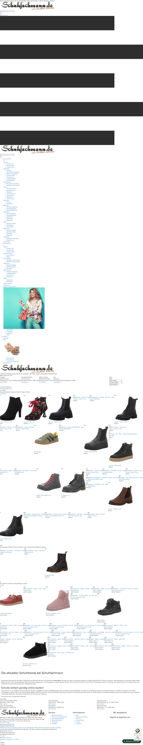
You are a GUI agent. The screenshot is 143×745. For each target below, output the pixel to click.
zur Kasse (16, 739)
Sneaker (5, 162)
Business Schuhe (7, 253)
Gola (35, 452)
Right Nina (97, 399)
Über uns (78, 718)
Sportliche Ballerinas (12, 210)
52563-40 (110, 641)
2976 (94, 486)
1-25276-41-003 (123, 422)
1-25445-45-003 (92, 452)
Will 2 (103, 620)
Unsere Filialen (80, 720)
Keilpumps (9, 192)
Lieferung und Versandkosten (59, 717)
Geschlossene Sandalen (13, 172)
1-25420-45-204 (24, 429)
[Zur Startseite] (27, 368)
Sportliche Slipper (11, 232)
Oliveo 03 (31, 422)
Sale (4, 340)
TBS (49, 654)
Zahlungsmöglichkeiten (58, 718)
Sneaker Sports (11, 167)
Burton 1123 (7, 634)
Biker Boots (10, 220)
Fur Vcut (57, 613)
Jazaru (52, 654)
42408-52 (101, 647)
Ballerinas (5, 205)
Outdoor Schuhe (7, 283)
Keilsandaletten (11, 180)
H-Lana (7, 641)
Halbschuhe (6, 228)
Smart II (118, 647)
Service (5, 727)
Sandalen (9, 170)
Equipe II (39, 452)
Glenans (76, 590)
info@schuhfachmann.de (7, 726)
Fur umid (88, 627)
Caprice (111, 429)
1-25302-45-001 (95, 472)
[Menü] (140, 729)
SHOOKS (9, 375)
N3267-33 (5, 472)
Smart (54, 647)
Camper (92, 399)
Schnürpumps (10, 195)
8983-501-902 (78, 516)
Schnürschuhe (7, 182)
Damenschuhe (7, 159)
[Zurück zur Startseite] (27, 5)
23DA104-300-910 (59, 516)
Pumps (5, 187)
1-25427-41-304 (7, 429)
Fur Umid (82, 597)
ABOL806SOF (67, 429)
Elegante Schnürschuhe (13, 184)
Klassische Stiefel (11, 223)
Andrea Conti (39, 495)
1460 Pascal (8, 552)
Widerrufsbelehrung (57, 720)
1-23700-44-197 (60, 634)
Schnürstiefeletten (11, 213)
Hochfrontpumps (11, 193)
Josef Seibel (114, 590)
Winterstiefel (10, 225)
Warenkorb (10, 739)
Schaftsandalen (11, 175)
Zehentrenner (10, 177)
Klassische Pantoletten (12, 238)
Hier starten (9, 737)
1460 (22, 472)
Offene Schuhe (7, 270)
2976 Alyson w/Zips (98, 479)
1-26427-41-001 (134, 472)
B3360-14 (53, 641)
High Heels (6, 200)
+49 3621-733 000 (5, 722)
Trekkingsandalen (11, 179)
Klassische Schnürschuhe (13, 260)
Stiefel (5, 222)
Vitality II (111, 627)
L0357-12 (95, 641)
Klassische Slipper (11, 230)
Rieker (89, 516)
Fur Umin (35, 627)
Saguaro (26, 590)
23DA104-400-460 (37, 516)
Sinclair (111, 472)
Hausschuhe (6, 242)
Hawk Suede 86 (126, 479)
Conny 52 (120, 590)
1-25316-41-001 (7, 422)
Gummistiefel (10, 227)
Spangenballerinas (11, 208)
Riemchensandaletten (12, 174)
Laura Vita (26, 422)
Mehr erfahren (4, 704)
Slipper (8, 257)
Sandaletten (6, 169)
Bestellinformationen (57, 715)
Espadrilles (9, 233)
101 (69, 495)
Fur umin (34, 663)
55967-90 (78, 634)
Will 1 (29, 590)
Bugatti (72, 590)
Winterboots (10, 217)
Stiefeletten (6, 212)
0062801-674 (47, 495)
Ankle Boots (10, 218)
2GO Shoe (71, 516)
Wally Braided (7, 613)
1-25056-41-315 (117, 509)
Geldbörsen (10, 333)
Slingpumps (10, 197)
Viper (112, 435)
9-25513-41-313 (117, 429)
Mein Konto (3, 15)
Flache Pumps (10, 198)
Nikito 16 (72, 641)
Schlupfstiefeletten (11, 215)
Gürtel (8, 335)
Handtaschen (10, 330)
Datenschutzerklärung (82, 717)
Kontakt (78, 722)
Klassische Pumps (11, 188)
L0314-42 (30, 552)
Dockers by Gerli (28, 516)
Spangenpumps (11, 190)
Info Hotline (55, 722)
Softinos (61, 429)
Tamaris (50, 422)
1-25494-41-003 (57, 422)
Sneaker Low (10, 164)
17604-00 (93, 516)
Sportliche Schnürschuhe (13, 185)
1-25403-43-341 (82, 399)
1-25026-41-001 (7, 539)
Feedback (54, 723)
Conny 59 (98, 634)
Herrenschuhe (7, 243)
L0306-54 (99, 590)
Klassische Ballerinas (12, 207)
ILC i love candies (50, 613)
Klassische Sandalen (12, 271)
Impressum (79, 723)
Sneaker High (10, 165)
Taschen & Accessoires (9, 286)
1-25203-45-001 (117, 465)
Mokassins (9, 235)
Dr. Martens (18, 472)
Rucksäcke (9, 331)
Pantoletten (6, 237)
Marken (5, 336)
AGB (77, 715)
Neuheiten (6, 338)
